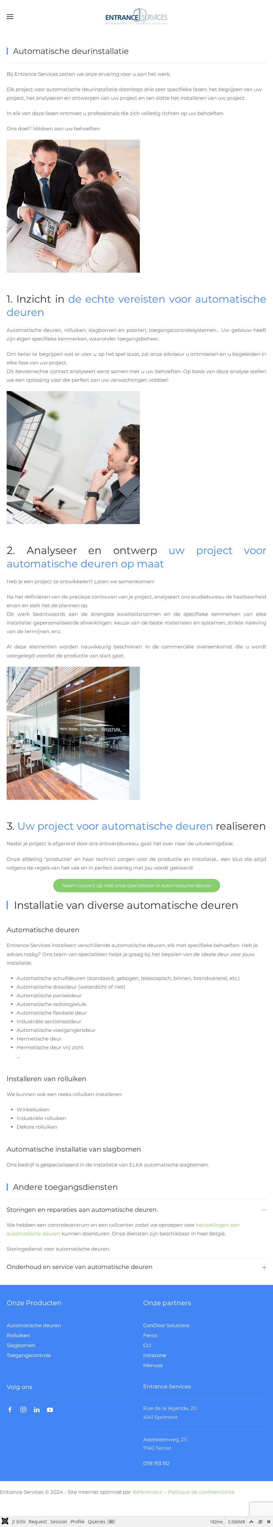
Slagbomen (21, 1345)
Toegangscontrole (29, 1355)
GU (147, 1345)
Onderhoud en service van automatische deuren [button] (79, 1267)
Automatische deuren (34, 1325)
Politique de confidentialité (201, 1492)
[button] (10, 16)
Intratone (154, 1355)
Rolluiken (18, 1335)
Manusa (153, 1365)
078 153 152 (156, 1463)
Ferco (150, 1335)
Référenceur (148, 1492)
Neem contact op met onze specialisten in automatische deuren (136, 886)
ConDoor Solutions (166, 1325)
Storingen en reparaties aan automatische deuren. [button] (82, 1209)
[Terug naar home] (136, 16)
